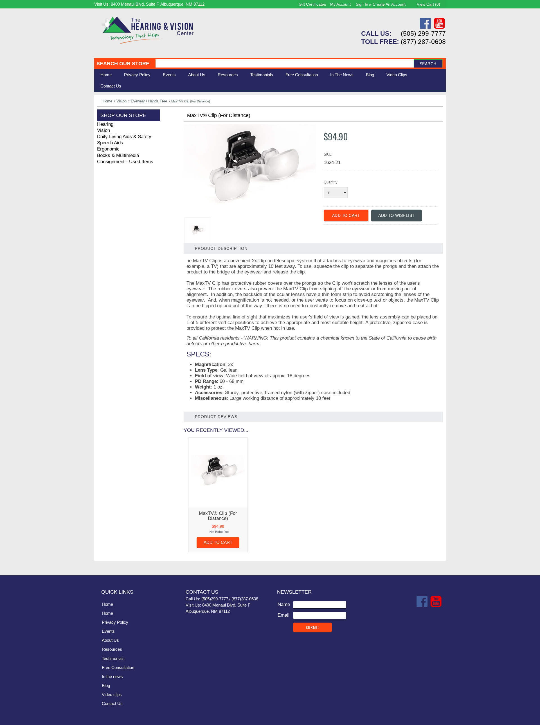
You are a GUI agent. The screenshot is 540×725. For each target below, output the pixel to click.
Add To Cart (218, 542)
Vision (121, 101)
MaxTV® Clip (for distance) (218, 516)
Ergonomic (108, 149)
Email (283, 615)
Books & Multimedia (118, 155)
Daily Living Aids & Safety (124, 136)
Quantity (331, 182)
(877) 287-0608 (423, 41)
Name (284, 604)
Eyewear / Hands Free (149, 101)
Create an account (389, 4)
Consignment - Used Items (125, 161)
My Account (340, 4)
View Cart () (428, 4)
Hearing (105, 124)
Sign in (362, 4)
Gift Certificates (312, 4)
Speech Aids (110, 142)
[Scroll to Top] (438, 565)
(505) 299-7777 (423, 33)
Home (106, 74)
